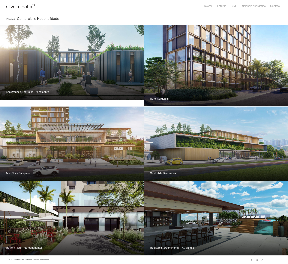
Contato (275, 6)
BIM (233, 6)
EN (280, 260)
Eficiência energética (253, 6)
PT (275, 260)
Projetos (207, 6)
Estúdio (221, 6)
